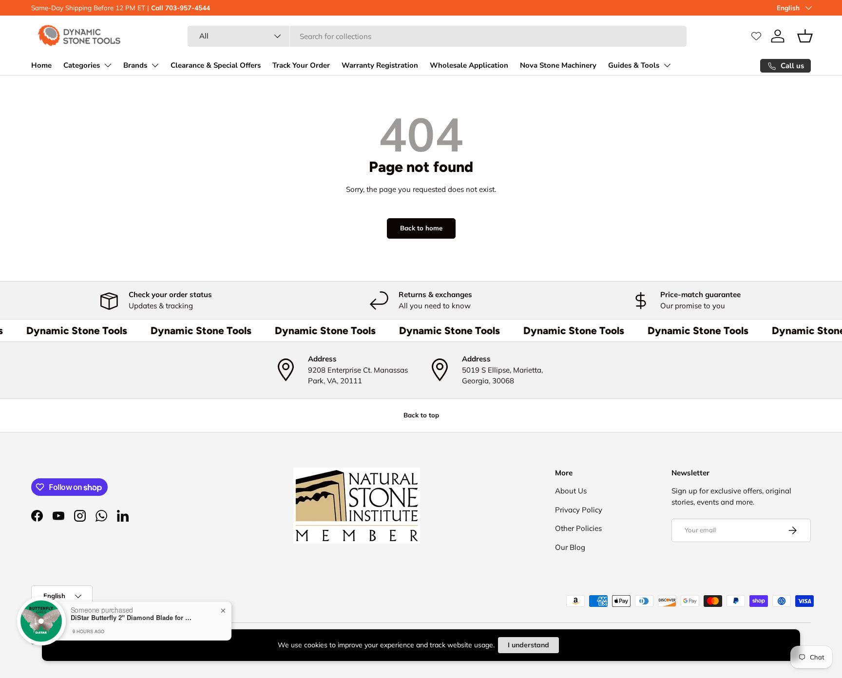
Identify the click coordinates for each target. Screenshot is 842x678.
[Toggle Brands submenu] (155, 65)
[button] (805, 36)
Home (41, 65)
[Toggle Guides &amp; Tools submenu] (667, 65)
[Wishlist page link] (756, 36)
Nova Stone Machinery (558, 65)
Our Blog (570, 547)
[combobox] (437, 36)
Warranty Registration (380, 65)
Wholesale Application (469, 65)
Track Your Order (301, 65)
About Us (571, 490)
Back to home (421, 228)
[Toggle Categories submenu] (108, 65)
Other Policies (578, 528)
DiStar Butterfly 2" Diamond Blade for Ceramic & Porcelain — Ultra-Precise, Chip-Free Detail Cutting (131, 618)
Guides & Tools (633, 65)
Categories (81, 65)
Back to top (421, 415)
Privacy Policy (578, 509)
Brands (135, 65)
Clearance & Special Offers (216, 65)
